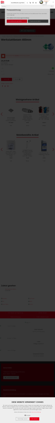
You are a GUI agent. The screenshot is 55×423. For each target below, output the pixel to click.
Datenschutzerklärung (36, 412)
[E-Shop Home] (2, 2)
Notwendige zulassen (23, 419)
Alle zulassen (34, 419)
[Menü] (49, 1)
